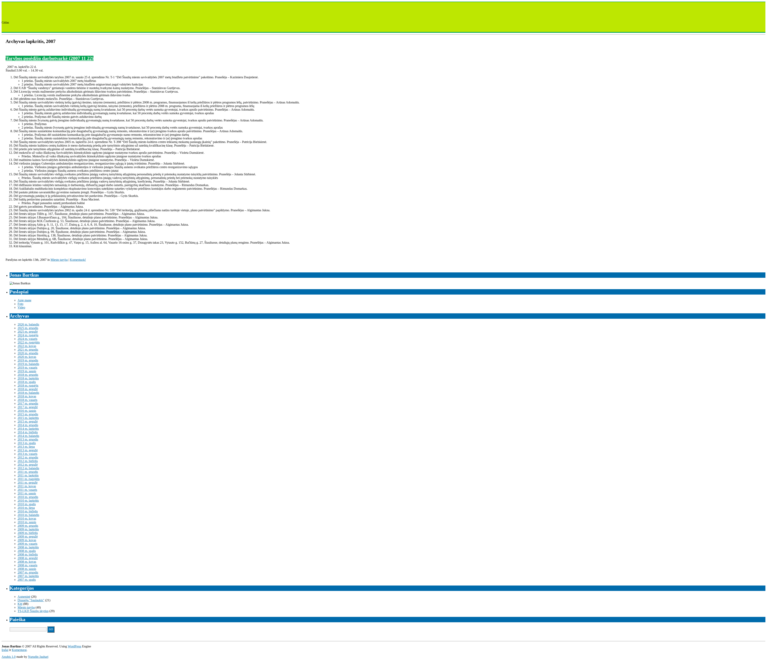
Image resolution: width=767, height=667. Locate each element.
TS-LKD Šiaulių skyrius (33, 611)
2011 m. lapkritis (28, 475)
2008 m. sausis (27, 569)
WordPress (74, 646)
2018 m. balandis (28, 392)
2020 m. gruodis (28, 353)
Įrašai (5, 650)
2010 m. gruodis (28, 497)
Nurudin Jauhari (38, 656)
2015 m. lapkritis (28, 418)
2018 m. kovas (27, 396)
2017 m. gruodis (28, 403)
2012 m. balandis (28, 468)
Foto (20, 304)
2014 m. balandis (28, 436)
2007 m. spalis (27, 579)
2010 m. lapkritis (28, 500)
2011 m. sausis (27, 493)
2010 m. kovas (27, 518)
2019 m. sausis (27, 371)
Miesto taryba (59, 259)
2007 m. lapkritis (28, 576)
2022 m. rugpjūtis (29, 342)
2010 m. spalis (27, 504)
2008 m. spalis (27, 551)
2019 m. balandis (28, 364)
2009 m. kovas (27, 540)
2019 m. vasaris (27, 367)
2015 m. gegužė (28, 421)
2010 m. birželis (28, 511)
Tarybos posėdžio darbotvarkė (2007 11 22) (49, 58)
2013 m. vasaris (27, 454)
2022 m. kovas (27, 346)
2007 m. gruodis (28, 572)
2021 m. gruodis (28, 349)
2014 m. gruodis (28, 425)
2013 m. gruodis (28, 439)
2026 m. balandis (28, 324)
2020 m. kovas (27, 356)
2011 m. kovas (27, 486)
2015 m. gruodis (28, 414)
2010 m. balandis (28, 515)
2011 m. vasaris (27, 489)
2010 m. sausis (27, 522)
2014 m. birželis (28, 432)
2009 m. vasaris (27, 543)
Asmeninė (24, 596)
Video (21, 307)
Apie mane (24, 300)
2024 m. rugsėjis (28, 335)
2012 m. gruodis (28, 457)
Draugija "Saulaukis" (31, 600)
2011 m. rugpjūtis (29, 479)
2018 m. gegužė (28, 389)
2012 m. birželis (28, 461)
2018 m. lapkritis (28, 378)
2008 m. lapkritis (28, 547)
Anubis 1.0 (9, 656)
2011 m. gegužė (28, 482)
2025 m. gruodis (28, 328)
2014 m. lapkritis (28, 428)
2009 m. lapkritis (28, 529)
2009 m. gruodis (28, 525)
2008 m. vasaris (27, 565)
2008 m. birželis (28, 554)
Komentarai (19, 650)
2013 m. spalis (27, 443)
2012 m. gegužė (28, 464)
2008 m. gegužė (28, 558)
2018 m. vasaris (27, 400)
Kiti (20, 603)
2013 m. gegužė (28, 450)
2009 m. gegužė (28, 536)
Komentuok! (78, 259)
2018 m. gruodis (28, 374)
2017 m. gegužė (28, 407)
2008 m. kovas (27, 561)
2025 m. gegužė (28, 331)
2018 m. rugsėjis (28, 385)
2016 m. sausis (27, 410)
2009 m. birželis (28, 533)
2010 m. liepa (26, 507)
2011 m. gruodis (28, 471)
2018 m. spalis (27, 382)
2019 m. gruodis (28, 360)
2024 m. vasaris (27, 338)
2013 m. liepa (26, 446)
